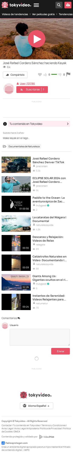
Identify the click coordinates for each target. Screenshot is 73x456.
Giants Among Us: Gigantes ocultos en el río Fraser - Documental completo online (50, 278)
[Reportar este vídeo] (68, 74)
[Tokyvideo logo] (16, 5)
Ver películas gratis (43, 14)
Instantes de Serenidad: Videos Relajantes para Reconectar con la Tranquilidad (49, 297)
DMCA (17, 431)
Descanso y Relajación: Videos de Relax (48, 238)
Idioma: (37, 405)
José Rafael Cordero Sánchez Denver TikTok (48, 160)
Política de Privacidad (51, 428)
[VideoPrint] (46, 436)
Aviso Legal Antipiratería (26, 428)
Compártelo (17, 74)
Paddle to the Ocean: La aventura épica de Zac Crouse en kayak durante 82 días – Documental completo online (49, 199)
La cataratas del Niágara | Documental (49, 219)
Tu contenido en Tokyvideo (26, 425)
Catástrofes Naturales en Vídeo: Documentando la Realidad (50, 258)
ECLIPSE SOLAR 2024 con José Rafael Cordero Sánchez (49, 180)
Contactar (7, 425)
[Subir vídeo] (67, 5)
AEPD (26, 449)
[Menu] (36, 5)
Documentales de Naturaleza (24, 146)
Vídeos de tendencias (15, 14)
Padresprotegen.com (16, 442)
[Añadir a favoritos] (40, 74)
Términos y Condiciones (53, 425)
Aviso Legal (7, 428)
